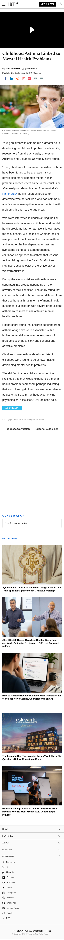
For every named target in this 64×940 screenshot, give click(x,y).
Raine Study (10, 193)
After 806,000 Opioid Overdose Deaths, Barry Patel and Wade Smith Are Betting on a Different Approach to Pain (30, 643)
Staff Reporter (13, 68)
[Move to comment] (41, 78)
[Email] (35, 78)
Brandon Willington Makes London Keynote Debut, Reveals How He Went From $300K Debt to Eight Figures (29, 811)
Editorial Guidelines (46, 429)
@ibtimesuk (31, 68)
